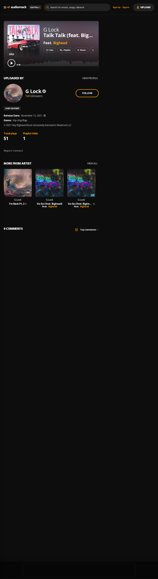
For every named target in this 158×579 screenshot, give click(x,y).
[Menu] (5, 7)
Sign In (125, 7)
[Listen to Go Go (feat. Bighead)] (49, 183)
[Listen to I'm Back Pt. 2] (18, 183)
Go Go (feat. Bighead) (49, 203)
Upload (145, 7)
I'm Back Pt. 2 (16, 203)
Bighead (60, 42)
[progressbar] (85, 63)
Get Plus (35, 7)
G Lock (33, 91)
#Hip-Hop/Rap (12, 108)
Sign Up (117, 7)
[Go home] (16, 7)
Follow (87, 93)
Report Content (13, 150)
